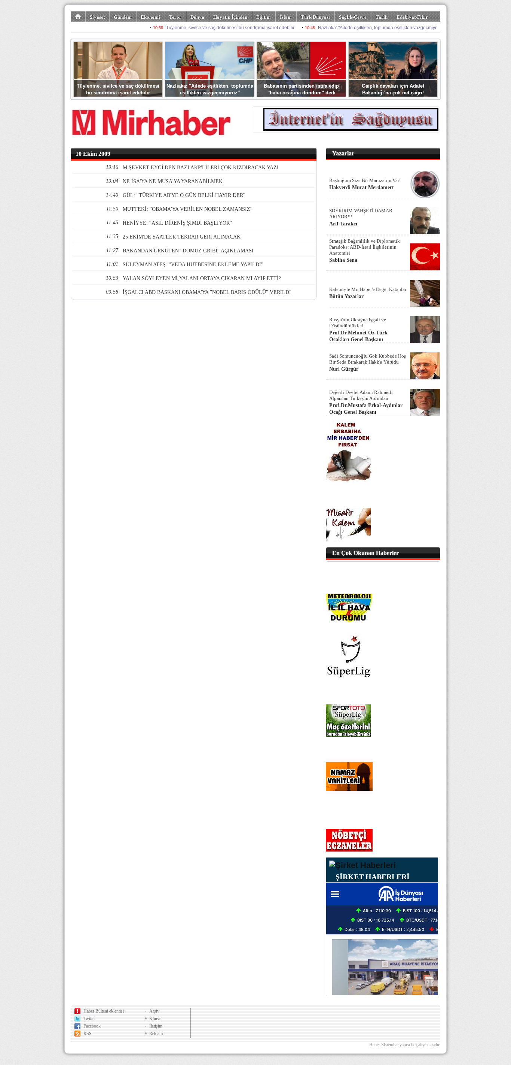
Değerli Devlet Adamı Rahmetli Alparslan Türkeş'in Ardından (361, 395)
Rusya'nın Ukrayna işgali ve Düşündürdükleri (357, 322)
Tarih (382, 17)
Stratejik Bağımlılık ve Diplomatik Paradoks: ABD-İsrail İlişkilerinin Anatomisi (364, 247)
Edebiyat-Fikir (412, 17)
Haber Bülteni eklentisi (103, 1011)
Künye (155, 1018)
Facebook (92, 1026)
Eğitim (263, 17)
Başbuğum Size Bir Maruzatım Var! (365, 180)
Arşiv (154, 1011)
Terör (175, 17)
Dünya (197, 17)
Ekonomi (150, 17)
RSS (87, 1033)
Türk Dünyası (315, 17)
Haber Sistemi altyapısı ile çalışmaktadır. (404, 1044)
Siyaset (97, 17)
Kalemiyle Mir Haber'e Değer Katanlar (367, 289)
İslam (286, 17)
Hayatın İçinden (230, 17)
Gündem (123, 17)
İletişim (155, 1026)
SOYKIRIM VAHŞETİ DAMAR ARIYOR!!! (360, 213)
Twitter (89, 1018)
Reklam (156, 1033)
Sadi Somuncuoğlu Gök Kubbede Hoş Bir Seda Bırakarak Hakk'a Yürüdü (367, 359)
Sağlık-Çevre (353, 17)
